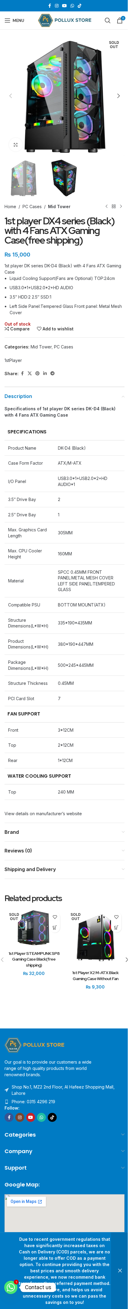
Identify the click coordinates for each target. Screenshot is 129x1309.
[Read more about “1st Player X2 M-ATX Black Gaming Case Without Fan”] (116, 927)
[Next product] (120, 206)
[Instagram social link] (56, 6)
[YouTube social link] (64, 6)
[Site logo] (65, 20)
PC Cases (32, 206)
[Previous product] (106, 206)
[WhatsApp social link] (72, 6)
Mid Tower (59, 206)
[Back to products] (113, 206)
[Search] (108, 20)
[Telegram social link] (52, 373)
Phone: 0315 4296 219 (33, 1101)
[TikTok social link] (79, 6)
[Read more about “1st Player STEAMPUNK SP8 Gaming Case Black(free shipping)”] (55, 927)
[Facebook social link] (49, 6)
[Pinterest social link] (37, 373)
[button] (10, 96)
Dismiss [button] (120, 1270)
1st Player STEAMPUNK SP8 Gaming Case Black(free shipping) (33, 959)
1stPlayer (13, 360)
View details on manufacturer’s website (43, 813)
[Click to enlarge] (15, 144)
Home (10, 206)
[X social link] (30, 373)
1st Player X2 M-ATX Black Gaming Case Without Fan (95, 975)
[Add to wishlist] (55, 917)
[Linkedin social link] (45, 373)
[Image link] (34, 1044)
